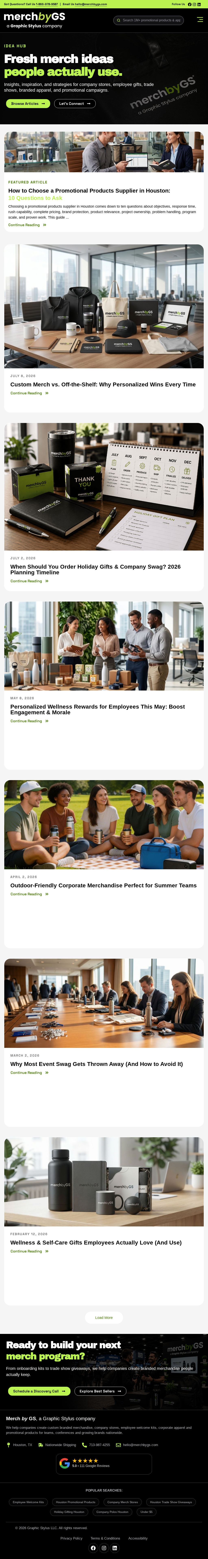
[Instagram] (194, 4)
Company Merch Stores (122, 1502)
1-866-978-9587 (47, 4)
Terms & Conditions (105, 1538)
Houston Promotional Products (75, 1502)
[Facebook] (190, 4)
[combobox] (148, 20)
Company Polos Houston (112, 1511)
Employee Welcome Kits (28, 1502)
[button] (200, 20)
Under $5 (147, 1511)
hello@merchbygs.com (91, 4)
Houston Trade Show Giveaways (171, 1502)
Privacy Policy (71, 1538)
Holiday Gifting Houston (69, 1511)
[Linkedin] (199, 4)
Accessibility (138, 1538)
